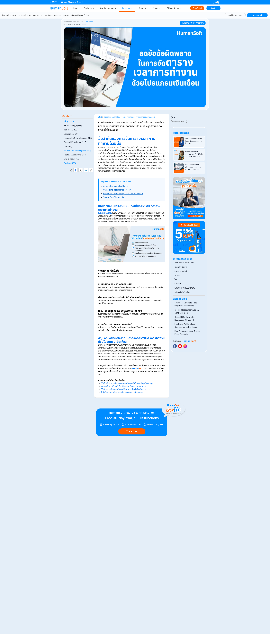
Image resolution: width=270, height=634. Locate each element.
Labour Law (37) (71, 134)
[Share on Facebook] (75, 170)
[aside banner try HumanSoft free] (189, 198)
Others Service (174, 8)
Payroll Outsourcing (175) (75, 155)
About (141, 8)
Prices (155, 8)
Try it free (131, 431)
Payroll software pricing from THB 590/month (123, 193)
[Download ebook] (189, 237)
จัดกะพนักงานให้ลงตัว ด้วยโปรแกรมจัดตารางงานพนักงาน (124, 386)
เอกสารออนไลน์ (181, 271)
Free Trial (197, 8)
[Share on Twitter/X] (80, 170)
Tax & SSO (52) (70, 129)
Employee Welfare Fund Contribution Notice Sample (187, 325)
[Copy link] (91, 170)
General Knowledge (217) (75, 142)
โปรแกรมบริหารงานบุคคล (184, 262)
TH (215, 2)
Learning (126, 8)
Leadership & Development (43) (78, 138)
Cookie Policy (83, 15)
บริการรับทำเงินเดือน (183, 292)
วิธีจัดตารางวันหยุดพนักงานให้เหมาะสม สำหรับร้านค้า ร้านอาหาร (125, 389)
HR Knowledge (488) (73, 125)
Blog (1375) (69, 121)
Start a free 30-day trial (113, 197)
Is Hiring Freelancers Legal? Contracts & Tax (187, 311)
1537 (54, 2)
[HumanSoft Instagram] (185, 346)
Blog (100, 117)
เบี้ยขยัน (178, 283)
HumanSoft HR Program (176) (77, 150)
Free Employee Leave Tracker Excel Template (188, 332)
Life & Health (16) (71, 159)
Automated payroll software (116, 186)
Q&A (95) (68, 146)
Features (88, 8)
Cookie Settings (235, 15)
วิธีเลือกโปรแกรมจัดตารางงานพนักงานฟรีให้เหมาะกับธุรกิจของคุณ (127, 383)
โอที (176, 279)
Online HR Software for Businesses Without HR (185, 318)
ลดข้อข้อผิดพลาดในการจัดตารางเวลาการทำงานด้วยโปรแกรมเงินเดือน (129, 117)
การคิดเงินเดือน (181, 267)
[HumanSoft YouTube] (180, 346)
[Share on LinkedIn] (86, 170)
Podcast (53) (70, 163)
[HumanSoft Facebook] (175, 346)
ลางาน (177, 275)
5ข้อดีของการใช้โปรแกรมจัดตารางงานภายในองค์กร (122, 392)
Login (213, 8)
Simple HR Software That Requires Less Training (186, 304)
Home (75, 8)
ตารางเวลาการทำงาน (178, 122)
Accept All (257, 15)
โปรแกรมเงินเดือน (105, 213)
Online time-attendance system (117, 190)
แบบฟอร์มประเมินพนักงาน (185, 288)
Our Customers (107, 8)
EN (218, 2)
